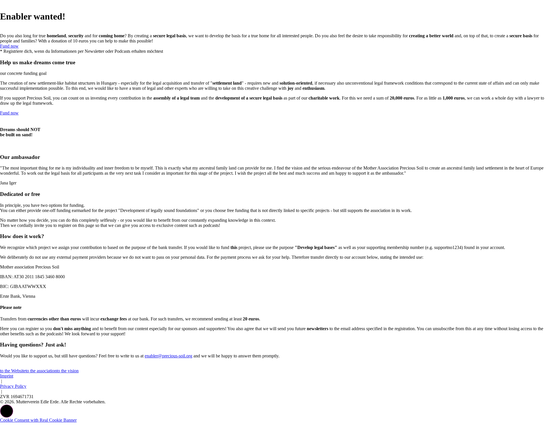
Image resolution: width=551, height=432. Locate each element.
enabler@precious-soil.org (168, 355)
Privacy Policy (13, 386)
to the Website (13, 370)
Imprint (6, 375)
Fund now (9, 46)
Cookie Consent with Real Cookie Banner (38, 420)
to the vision (68, 370)
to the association (41, 370)
